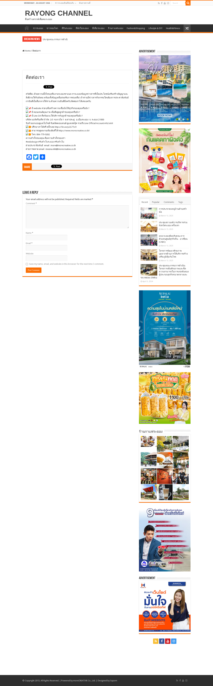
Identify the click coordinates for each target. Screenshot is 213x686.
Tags (180, 202)
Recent (145, 202)
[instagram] (168, 3)
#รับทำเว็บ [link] (59, 141)
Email (29, 243)
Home (27, 51)
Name (29, 233)
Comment (31, 203)
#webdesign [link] (32, 141)
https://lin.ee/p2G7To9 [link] (65, 127)
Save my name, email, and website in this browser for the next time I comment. (66, 264)
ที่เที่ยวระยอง (98, 28)
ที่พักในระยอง (82, 28)
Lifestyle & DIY (155, 28)
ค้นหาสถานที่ (84, 3)
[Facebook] (162, 3)
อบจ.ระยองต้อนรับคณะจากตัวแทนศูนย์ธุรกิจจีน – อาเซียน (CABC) (173, 239)
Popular (156, 202)
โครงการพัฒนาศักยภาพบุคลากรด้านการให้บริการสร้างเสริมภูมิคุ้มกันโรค (173, 254)
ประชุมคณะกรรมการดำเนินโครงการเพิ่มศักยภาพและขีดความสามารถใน (77, 39)
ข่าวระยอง (38, 28)
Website (29, 253)
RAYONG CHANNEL (59, 13)
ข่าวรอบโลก (52, 28)
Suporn (113, 680)
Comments (169, 202)
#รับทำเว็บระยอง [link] (46, 141)
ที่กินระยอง (67, 28)
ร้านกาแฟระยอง (115, 28)
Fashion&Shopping (136, 28)
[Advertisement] (77, 62)
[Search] (188, 3)
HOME (26, 27)
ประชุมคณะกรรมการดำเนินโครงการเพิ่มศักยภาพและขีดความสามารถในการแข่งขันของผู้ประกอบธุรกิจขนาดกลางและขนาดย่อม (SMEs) (165, 271)
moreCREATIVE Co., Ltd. (84, 680)
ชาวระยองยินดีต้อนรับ (64, 3)
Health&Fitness (173, 28)
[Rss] (159, 3)
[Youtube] (164, 3)
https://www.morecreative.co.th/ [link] (74, 130)
